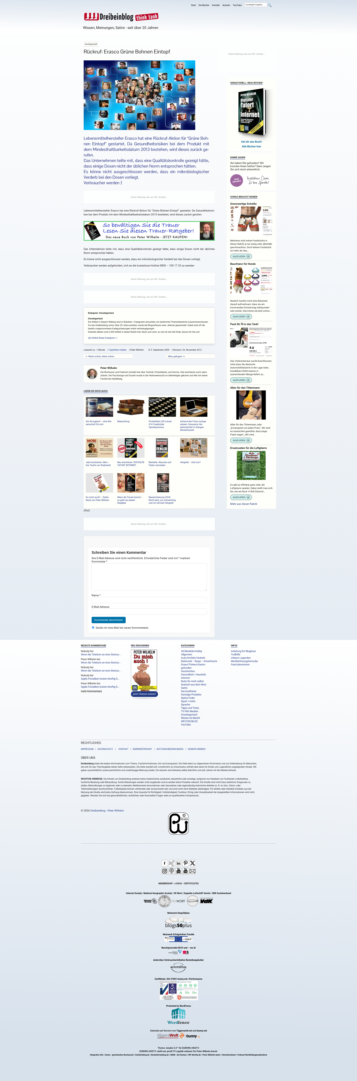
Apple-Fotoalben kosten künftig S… (100, 678)
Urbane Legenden (241, 657)
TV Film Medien (189, 711)
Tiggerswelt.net (184, 1030)
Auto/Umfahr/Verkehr (193, 657)
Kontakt (216, 5)
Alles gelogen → (176, 356)
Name (96, 595)
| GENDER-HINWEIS (195, 749)
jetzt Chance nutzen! (144, 694)
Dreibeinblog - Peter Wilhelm (107, 810)
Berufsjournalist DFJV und (174, 947)
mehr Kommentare (91, 691)
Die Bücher (204, 5)
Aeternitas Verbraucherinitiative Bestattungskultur (178, 960)
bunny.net (202, 1030)
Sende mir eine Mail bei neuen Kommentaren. (122, 627)
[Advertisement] (149, 197)
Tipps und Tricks (190, 708)
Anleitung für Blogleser (243, 651)
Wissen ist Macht (190, 718)
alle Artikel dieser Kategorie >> (102, 338)
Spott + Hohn (188, 701)
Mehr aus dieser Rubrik (243, 504)
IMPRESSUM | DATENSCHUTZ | (99, 749)
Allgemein (186, 654)
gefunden (186, 667)
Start (193, 5)
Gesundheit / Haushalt (193, 674)
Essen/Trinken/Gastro (193, 664)
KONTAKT (122, 749)
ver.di (193, 947)
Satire (184, 688)
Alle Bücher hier (251, 146)
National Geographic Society (157, 893)
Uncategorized (189, 714)
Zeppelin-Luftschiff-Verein (197, 893)
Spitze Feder (188, 698)
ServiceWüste (188, 691)
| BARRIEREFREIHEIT (140, 749)
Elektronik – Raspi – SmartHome (199, 661)
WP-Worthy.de (194, 1055)
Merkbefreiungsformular (244, 661)
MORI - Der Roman (178, 1055)
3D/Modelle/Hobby (191, 651)
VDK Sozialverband (221, 893)
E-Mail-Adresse (100, 606)
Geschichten (188, 671)
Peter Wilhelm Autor (211, 1055)
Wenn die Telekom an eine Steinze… (101, 654)
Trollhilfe (235, 654)
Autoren (226, 5)
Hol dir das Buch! (251, 141)
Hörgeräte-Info (96, 1055)
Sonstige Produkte (191, 694)
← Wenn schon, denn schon (99, 356)
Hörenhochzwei (229, 1055)
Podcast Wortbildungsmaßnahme (252, 1055)
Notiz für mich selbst (192, 681)
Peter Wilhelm (108, 368)
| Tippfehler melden (117, 350)
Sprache (185, 704)
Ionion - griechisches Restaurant (119, 1055)
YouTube (237, 5)
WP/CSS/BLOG (189, 721)
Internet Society (134, 893)
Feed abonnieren (240, 664)
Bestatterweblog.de (160, 1055)
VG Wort (178, 893)
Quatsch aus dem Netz (193, 684)
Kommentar (99, 561)
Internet (185, 678)
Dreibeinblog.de (142, 1055)
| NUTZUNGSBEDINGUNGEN (168, 749)
